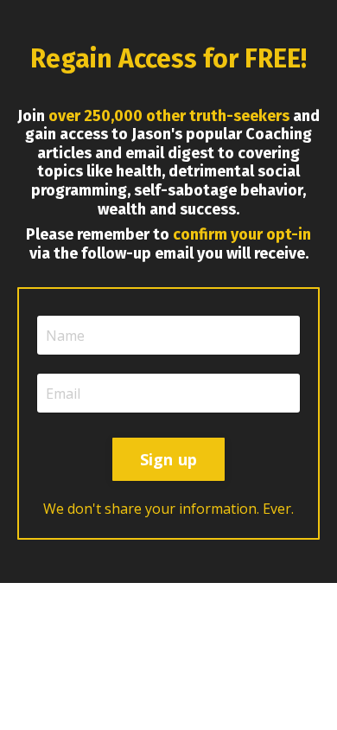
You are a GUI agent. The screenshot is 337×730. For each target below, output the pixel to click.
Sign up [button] (169, 459)
